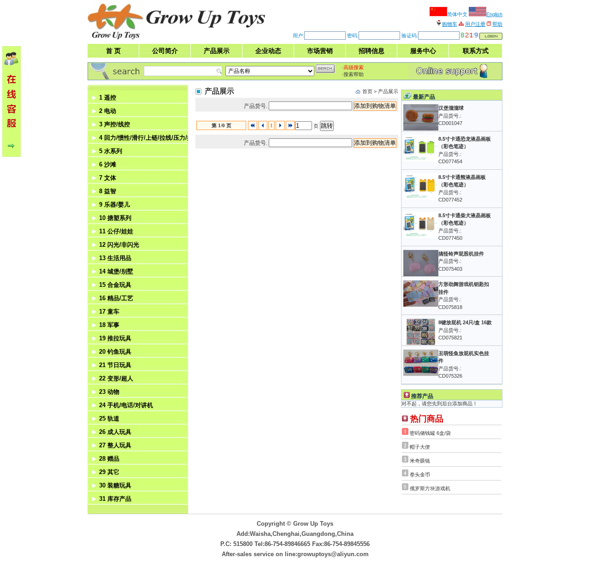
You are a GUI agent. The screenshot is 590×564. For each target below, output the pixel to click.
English (494, 14)
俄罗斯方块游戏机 (430, 488)
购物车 (449, 24)
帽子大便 (420, 447)
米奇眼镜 (420, 460)
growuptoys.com (203, 19)
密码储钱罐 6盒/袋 (430, 433)
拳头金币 (420, 474)
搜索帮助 (353, 74)
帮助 (497, 24)
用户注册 (475, 24)
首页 (367, 91)
